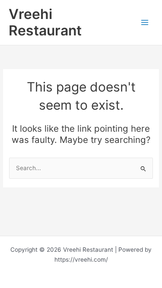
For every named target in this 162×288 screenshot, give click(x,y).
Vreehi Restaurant (45, 22)
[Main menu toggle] (145, 22)
